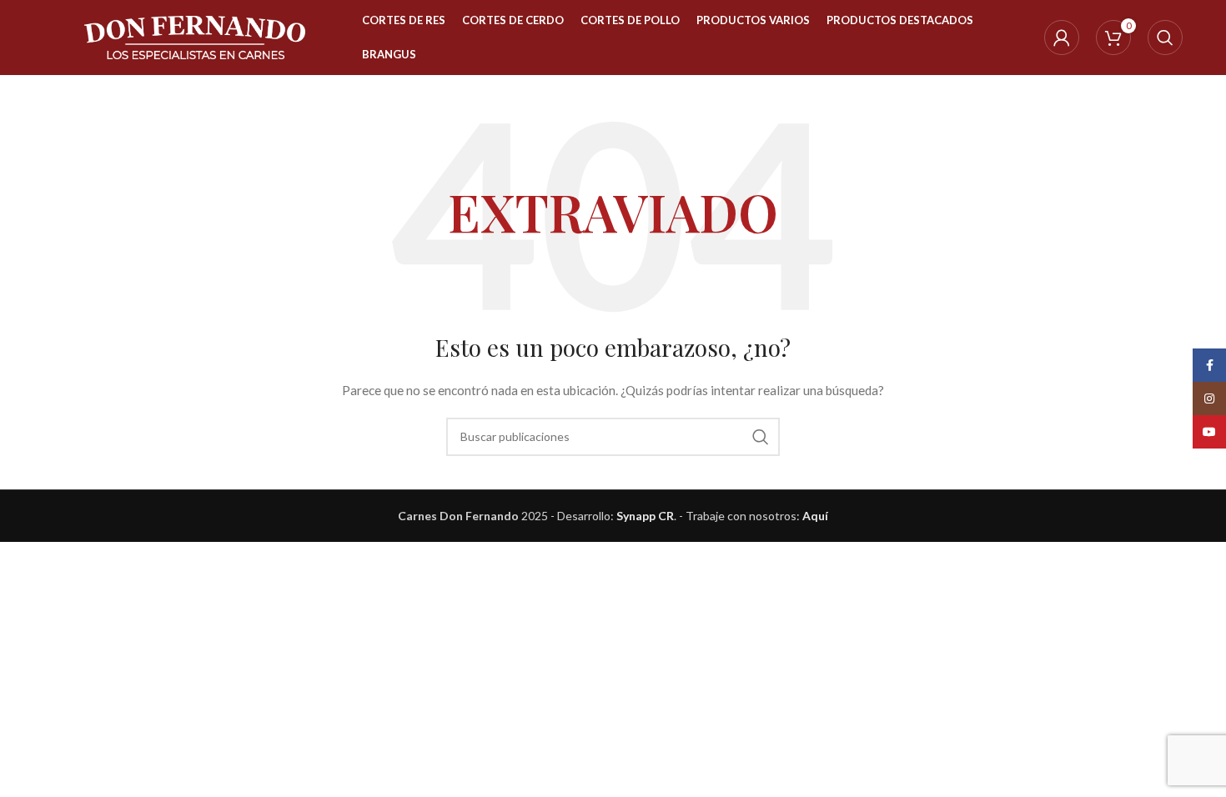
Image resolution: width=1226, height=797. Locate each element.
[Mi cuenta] (1062, 37)
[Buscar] (1165, 37)
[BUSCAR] (760, 437)
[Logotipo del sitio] (194, 36)
